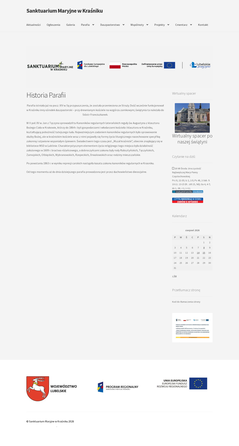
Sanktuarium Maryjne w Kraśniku (64, 10)
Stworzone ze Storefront (41, 426)
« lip (174, 276)
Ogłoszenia (53, 24)
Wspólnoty (137, 24)
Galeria (70, 24)
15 (204, 252)
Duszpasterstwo (110, 24)
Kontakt (203, 24)
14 (198, 252)
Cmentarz (181, 24)
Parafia (85, 24)
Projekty (159, 24)
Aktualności (33, 24)
